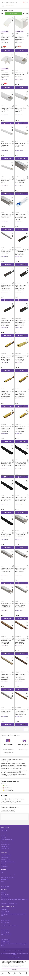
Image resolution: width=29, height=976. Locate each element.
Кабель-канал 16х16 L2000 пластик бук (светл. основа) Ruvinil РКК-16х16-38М (20, 712)
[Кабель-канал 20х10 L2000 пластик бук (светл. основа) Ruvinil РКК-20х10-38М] (21, 627)
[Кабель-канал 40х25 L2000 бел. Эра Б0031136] (21, 97)
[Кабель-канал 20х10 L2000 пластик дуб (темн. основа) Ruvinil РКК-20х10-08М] (21, 663)
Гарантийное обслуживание (8, 861)
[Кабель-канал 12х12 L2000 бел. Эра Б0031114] (7, 167)
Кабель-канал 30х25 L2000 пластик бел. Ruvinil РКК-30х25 (6, 605)
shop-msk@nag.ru (5, 897)
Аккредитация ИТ (5, 848)
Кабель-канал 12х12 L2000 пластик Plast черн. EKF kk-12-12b (6, 534)
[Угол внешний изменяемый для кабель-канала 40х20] (21, 23)
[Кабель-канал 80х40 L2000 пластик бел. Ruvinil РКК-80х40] (7, 203)
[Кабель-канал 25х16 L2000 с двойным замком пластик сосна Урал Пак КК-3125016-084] (21, 344)
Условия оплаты (5, 857)
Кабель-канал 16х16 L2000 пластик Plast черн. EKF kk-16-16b (6, 499)
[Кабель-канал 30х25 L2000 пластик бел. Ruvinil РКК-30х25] (7, 592)
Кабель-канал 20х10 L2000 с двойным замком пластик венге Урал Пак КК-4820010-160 (6, 288)
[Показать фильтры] (27, 13)
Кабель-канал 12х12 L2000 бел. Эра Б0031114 (6, 180)
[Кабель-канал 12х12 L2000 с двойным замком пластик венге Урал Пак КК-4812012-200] (21, 309)
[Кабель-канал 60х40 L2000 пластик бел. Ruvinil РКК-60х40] (21, 521)
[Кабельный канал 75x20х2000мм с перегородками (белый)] (7, 23)
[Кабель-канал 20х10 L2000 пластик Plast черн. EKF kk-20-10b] (21, 450)
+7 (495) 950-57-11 (4, 894)
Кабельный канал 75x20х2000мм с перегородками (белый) (5, 38)
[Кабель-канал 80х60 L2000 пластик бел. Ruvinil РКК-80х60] (21, 167)
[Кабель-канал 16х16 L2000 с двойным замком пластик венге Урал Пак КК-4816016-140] (21, 273)
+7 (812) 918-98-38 (5, 941)
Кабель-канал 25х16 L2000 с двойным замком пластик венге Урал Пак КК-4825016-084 (20, 252)
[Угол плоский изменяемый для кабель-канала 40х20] (7, 60)
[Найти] (24, 2)
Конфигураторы (5, 886)
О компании (4, 830)
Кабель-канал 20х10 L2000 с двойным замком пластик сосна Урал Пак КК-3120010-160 (6, 394)
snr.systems (3, 884)
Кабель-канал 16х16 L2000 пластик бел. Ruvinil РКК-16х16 (6, 711)
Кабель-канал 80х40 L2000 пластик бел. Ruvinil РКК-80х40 (6, 216)
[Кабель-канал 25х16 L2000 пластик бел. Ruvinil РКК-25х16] (21, 592)
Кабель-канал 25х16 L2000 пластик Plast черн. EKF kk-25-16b (6, 463)
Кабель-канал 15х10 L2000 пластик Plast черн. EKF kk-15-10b (20, 499)
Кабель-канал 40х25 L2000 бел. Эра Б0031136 (20, 110)
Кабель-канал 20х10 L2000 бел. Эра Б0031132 (6, 145)
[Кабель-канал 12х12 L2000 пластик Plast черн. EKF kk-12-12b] (7, 521)
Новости (3, 833)
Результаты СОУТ (5, 846)
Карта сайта (4, 866)
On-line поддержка (5, 855)
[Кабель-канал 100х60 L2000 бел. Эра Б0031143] (21, 60)
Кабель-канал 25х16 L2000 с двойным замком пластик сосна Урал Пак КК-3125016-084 (20, 358)
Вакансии (3, 835)
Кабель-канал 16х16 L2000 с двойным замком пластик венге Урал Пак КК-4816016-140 (20, 288)
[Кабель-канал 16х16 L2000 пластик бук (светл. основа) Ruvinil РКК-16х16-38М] (21, 698)
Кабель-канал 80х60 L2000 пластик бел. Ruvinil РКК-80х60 (20, 180)
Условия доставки (5, 859)
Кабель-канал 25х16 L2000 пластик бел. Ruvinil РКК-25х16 (20, 605)
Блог (2, 872)
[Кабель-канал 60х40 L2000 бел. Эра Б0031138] (7, 96)
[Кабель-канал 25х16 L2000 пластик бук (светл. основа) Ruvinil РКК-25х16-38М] (7, 627)
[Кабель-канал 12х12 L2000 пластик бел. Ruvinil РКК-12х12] (7, 238)
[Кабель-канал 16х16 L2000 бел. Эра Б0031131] (21, 132)
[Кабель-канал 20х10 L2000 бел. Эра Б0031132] (7, 132)
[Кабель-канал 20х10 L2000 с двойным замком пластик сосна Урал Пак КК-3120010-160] (7, 379)
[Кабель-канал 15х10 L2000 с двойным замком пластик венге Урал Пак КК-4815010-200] (7, 309)
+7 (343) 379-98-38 (5, 911)
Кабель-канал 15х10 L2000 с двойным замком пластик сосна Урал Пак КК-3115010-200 (6, 429)
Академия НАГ (4, 879)
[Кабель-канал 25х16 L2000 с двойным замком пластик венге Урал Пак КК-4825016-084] (21, 238)
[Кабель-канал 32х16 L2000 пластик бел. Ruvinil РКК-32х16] (21, 556)
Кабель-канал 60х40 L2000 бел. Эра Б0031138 (6, 110)
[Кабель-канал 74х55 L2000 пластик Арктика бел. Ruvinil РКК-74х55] (21, 203)
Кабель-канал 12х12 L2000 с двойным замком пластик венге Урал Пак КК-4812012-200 (20, 323)
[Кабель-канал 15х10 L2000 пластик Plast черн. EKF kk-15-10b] (21, 486)
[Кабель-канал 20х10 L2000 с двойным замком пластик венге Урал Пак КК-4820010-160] (7, 273)
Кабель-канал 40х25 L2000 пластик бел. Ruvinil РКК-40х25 (6, 570)
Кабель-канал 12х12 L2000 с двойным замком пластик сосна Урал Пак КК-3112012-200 (20, 429)
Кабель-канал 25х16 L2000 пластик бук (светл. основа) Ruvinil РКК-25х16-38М (6, 641)
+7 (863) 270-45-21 (5, 922)
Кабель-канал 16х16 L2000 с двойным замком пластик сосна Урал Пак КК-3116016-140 (20, 394)
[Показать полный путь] (3, 6)
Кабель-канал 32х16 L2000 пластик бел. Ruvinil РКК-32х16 (20, 570)
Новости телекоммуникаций (8, 875)
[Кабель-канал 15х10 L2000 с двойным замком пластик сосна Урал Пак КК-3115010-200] (7, 415)
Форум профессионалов (7, 877)
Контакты (3, 837)
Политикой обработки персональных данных (11, 966)
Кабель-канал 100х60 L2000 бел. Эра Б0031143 (20, 74)
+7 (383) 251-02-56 (5, 932)
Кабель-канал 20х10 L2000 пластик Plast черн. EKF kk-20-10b (20, 463)
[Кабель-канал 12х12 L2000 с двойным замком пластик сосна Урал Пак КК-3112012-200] (21, 415)
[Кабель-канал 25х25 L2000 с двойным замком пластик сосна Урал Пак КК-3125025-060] (7, 344)
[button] (27, 2)
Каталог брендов (5, 844)
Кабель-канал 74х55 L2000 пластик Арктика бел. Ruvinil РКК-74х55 (20, 217)
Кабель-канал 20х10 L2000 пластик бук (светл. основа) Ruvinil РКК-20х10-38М (20, 641)
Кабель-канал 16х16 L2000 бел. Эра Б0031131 (20, 145)
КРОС (2, 881)
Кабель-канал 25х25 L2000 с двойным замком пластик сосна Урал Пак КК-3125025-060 (6, 358)
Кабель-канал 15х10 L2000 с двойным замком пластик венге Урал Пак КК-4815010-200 (6, 323)
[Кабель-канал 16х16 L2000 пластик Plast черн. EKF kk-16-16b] (7, 486)
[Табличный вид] (2, 13)
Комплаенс (4, 864)
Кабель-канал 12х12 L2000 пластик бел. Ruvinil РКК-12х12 (6, 251)
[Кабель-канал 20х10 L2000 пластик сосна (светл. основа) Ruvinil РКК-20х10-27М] (7, 663)
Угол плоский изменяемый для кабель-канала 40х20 (5, 75)
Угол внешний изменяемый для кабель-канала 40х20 (19, 38)
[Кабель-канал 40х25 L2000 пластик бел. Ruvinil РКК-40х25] (7, 556)
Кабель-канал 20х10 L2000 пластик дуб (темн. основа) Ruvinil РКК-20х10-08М (20, 677)
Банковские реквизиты (6, 839)
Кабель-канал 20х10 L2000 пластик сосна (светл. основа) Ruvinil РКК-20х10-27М (6, 677)
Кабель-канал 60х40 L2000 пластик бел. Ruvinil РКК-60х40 (20, 534)
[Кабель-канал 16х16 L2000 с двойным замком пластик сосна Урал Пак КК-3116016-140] (21, 380)
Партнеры (3, 842)
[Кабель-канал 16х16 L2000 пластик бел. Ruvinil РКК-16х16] (7, 698)
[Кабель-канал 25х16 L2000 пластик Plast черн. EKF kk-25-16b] (7, 450)
